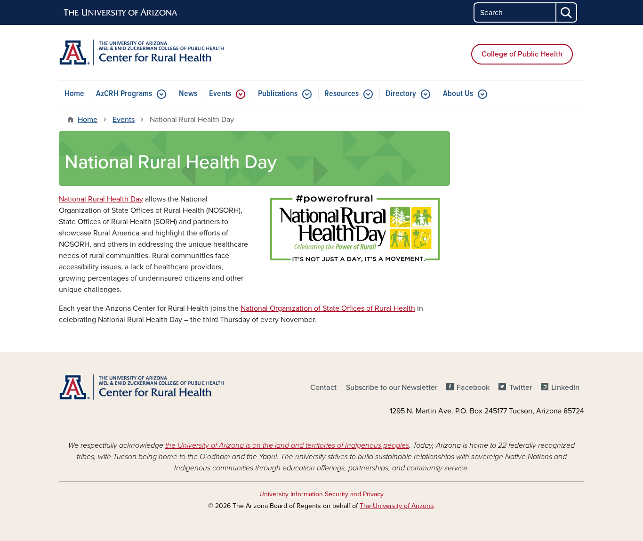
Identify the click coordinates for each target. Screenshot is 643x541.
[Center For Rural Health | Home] (142, 52)
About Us (458, 94)
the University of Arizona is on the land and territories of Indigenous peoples (287, 445)
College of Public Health (522, 54)
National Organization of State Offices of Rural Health (328, 308)
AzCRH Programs (124, 94)
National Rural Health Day (101, 199)
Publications (277, 94)
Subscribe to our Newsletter (391, 387)
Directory (401, 94)
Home (74, 94)
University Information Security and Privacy (321, 494)
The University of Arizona (397, 506)
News (188, 94)
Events (220, 94)
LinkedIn (565, 387)
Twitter (520, 387)
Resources (341, 94)
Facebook (473, 387)
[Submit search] (566, 12)
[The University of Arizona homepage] (121, 12)
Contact (323, 387)
